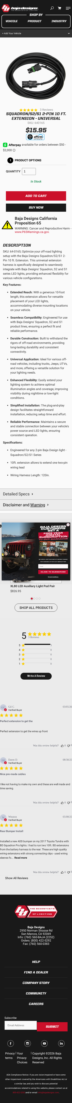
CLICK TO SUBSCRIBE (53, 572)
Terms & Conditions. (53, 577)
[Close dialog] (68, 524)
